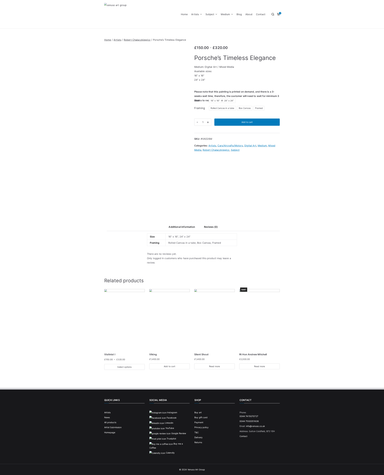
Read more (214, 366)
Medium (225, 14)
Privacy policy (201, 427)
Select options (124, 367)
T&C (196, 432)
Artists (195, 14)
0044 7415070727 (249, 416)
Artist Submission (113, 427)
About (248, 14)
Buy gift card (200, 417)
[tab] (182, 228)
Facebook (171, 417)
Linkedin (168, 423)
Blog (239, 14)
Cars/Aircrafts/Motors (230, 145)
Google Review (178, 433)
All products (110, 422)
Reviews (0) (211, 226)
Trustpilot (171, 438)
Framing (199, 108)
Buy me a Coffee (166, 445)
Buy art (198, 412)
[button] (200, 14)
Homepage (109, 432)
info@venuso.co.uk (255, 426)
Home (184, 14)
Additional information (182, 226)
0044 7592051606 (249, 421)
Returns (198, 442)
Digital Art (250, 145)
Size (197, 100)
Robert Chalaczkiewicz (137, 39)
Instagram (171, 412)
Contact (260, 14)
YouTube (169, 428)
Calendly (170, 452)
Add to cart (247, 122)
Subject (210, 14)
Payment (198, 422)
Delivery (198, 437)
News (107, 417)
